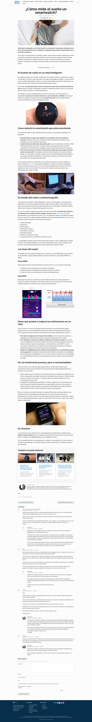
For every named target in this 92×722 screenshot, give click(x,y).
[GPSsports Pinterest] (63, 703)
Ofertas (44, 706)
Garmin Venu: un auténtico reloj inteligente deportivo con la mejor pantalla (26, 467)
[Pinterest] (19, 493)
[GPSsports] (16, 2)
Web (19, 680)
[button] (78, 2)
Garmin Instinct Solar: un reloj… (65, 502)
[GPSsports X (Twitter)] (59, 703)
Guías (24, 3)
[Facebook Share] (41, 18)
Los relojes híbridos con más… (26, 502)
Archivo (44, 704)
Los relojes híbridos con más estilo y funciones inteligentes (45, 467)
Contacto (31, 708)
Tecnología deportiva (63, 1)
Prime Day (45, 708)
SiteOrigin (51, 719)
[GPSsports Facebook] (58, 703)
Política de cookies (32, 709)
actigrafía (31, 164)
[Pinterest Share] (47, 18)
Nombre (20, 674)
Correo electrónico (22, 677)
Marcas (71, 1)
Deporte (32, 1)
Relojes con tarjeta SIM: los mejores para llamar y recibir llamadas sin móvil (65, 467)
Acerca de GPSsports (33, 704)
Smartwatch (26, 1)
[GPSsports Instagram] (61, 703)
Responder (36, 510)
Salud (55, 1)
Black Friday (45, 707)
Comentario (20, 663)
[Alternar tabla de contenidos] (52, 67)
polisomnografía (61, 213)
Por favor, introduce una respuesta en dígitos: (24, 687)
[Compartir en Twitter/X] (44, 18)
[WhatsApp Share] (50, 18)
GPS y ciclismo (38, 1)
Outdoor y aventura (48, 1)
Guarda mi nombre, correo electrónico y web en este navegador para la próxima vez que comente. (39, 683)
